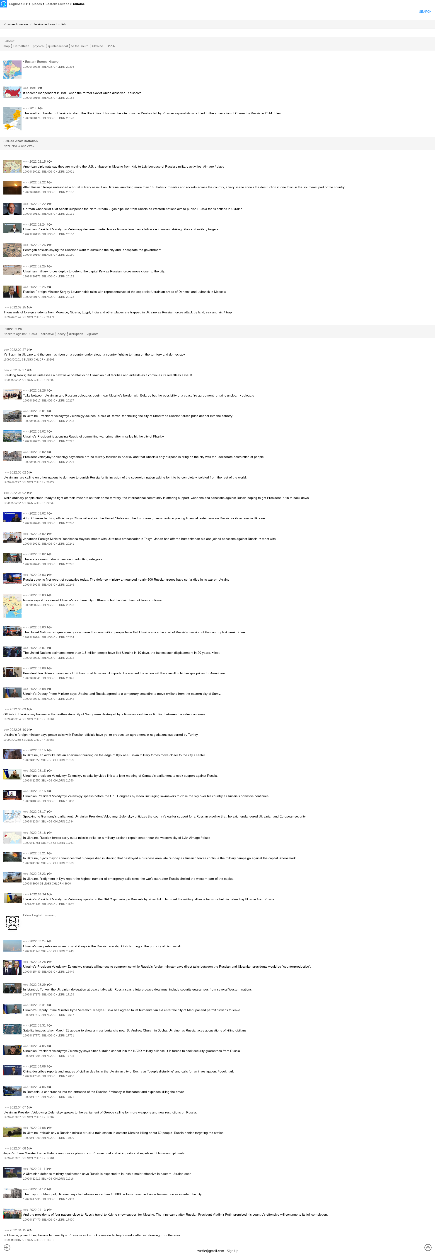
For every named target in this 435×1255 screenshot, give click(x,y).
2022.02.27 (18, 349)
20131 (70, 213)
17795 (70, 1056)
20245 (70, 564)
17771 (70, 1035)
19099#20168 (32, 97)
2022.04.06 (37, 1066)
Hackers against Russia (20, 334)
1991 (33, 88)
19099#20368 (12, 739)
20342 (70, 698)
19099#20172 (32, 276)
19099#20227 (12, 482)
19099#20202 (12, 380)
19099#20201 (12, 359)
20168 (70, 97)
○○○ (26, 88)
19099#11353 (31, 760)
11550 (70, 780)
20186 (70, 192)
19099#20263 (32, 605)
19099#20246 (32, 584)
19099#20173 (32, 297)
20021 (70, 171)
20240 (70, 523)
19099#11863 (31, 863)
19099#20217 (32, 400)
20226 (70, 462)
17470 (70, 1219)
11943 (70, 951)
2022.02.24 (37, 224)
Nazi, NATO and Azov (18, 146)
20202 (50, 380)
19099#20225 (32, 441)
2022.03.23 (37, 873)
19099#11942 (32, 904)
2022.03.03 (37, 575)
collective (47, 334)
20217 (70, 400)
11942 (70, 904)
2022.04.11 (37, 1169)
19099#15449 (32, 971)
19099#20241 (32, 543)
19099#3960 (31, 883)
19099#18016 (12, 1240)
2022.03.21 (37, 853)
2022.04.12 (37, 1189)
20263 (70, 605)
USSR (111, 46)
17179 (70, 994)
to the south (79, 46)
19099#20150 (32, 234)
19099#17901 (12, 1158)
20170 (70, 118)
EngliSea (15, 4)
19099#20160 (32, 254)
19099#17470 (32, 1219)
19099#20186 (32, 192)
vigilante (93, 334)
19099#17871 (32, 1097)
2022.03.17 (37, 811)
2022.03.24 (38, 894)
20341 (70, 678)
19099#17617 (32, 1015)
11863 (70, 863)
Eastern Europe (57, 4)
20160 (70, 254)
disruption (76, 334)
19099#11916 (31, 1178)
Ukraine (97, 46)
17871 (70, 1097)
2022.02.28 (37, 390)
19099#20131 (32, 213)
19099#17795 (32, 1056)
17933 (70, 1199)
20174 (50, 317)
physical (38, 46)
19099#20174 (12, 317)
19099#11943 (31, 951)
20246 (70, 584)
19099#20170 (32, 118)
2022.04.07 (18, 1107)
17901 (50, 1158)
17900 (70, 1138)
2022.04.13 (37, 1210)
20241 (70, 543)
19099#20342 (32, 698)
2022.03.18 (37, 832)
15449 (70, 971)
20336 (70, 66)
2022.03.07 (37, 648)
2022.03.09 (18, 709)
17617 (70, 1015)
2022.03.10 (18, 729)
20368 (50, 739)
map (6, 46)
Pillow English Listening (39, 915)
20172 (70, 276)
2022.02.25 (37, 245)
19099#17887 (12, 1117)
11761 (70, 842)
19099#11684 (31, 821)
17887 (50, 1117)
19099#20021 (32, 171)
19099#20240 (32, 523)
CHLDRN (59, 66)
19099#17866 (32, 1076)
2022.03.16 (37, 791)
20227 (50, 482)
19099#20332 (32, 657)
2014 (33, 108)
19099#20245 (32, 564)
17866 (70, 1076)
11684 (70, 821)
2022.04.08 (37, 1128)
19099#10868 (32, 801)
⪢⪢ (40, 88)
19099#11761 (31, 842)
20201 (50, 359)
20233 (70, 421)
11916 (70, 1178)
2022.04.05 (37, 1046)
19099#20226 (32, 462)
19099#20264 (32, 637)
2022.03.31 (37, 1005)
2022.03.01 (37, 411)
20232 (50, 503)
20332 (70, 657)
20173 (70, 297)
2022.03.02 (37, 431)
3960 (68, 883)
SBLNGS (47, 66)
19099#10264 (12, 719)
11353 (70, 760)
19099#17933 (32, 1199)
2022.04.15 (18, 1230)
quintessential (58, 46)
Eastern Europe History (41, 61)
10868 (70, 801)
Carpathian (21, 46)
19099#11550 (31, 780)
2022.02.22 (37, 182)
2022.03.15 (37, 750)
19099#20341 (32, 678)
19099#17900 (32, 1138)
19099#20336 (32, 66)
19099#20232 (12, 503)
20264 (70, 637)
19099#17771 (32, 1035)
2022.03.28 (37, 962)
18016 (50, 1240)
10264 (50, 719)
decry (61, 334)
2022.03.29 (37, 984)
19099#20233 (32, 421)
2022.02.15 (37, 161)
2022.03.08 (37, 668)
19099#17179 (32, 994)
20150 (70, 234)
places (37, 4)
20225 (70, 441)
